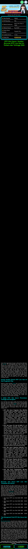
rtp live (14, 383)
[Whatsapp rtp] (22, 3)
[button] (25, 2)
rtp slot (4, 364)
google (15, 403)
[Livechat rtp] (25, 3)
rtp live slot (11, 491)
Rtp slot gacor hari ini (5, 521)
